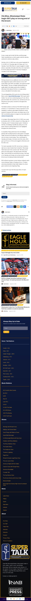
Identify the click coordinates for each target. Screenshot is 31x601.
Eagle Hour (4, 250)
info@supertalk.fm (12, 576)
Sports (10, 176)
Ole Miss (5, 176)
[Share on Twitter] (7, 26)
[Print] (14, 26)
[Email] (9, 26)
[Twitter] (29, 212)
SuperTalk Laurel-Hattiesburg (9, 255)
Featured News (6, 174)
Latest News (14, 174)
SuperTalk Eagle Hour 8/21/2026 (10, 252)
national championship (7, 115)
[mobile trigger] (23, 9)
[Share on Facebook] (5, 26)
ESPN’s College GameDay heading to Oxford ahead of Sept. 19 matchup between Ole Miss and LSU (15, 280)
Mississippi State (23, 174)
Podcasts (11, 250)
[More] (16, 26)
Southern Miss (18, 250)
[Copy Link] (12, 26)
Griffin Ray (5, 311)
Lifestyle (20, 304)
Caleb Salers (9, 30)
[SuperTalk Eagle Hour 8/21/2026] (15, 240)
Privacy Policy (9, 201)
